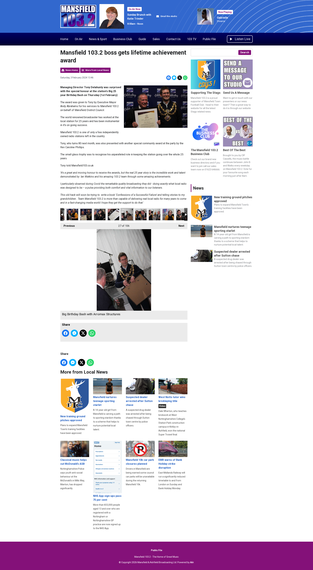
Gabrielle (222, 17)
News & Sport (98, 39)
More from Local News (97, 70)
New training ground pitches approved (72, 418)
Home (64, 39)
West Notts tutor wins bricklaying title (171, 399)
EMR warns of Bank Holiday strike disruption (170, 463)
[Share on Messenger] (174, 77)
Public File (209, 39)
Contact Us (173, 39)
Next (179, 225)
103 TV (191, 39)
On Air (78, 39)
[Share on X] (179, 77)
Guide (142, 39)
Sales (156, 39)
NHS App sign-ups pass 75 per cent (107, 497)
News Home (72, 70)
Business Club (122, 39)
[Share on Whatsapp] (185, 77)
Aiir (192, 562)
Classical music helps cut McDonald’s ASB (73, 461)
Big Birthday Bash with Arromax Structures (72, 214)
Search (244, 52)
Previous (67, 225)
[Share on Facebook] (168, 77)
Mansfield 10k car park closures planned (140, 461)
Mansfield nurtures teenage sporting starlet (105, 401)
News (198, 188)
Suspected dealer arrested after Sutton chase (139, 401)
